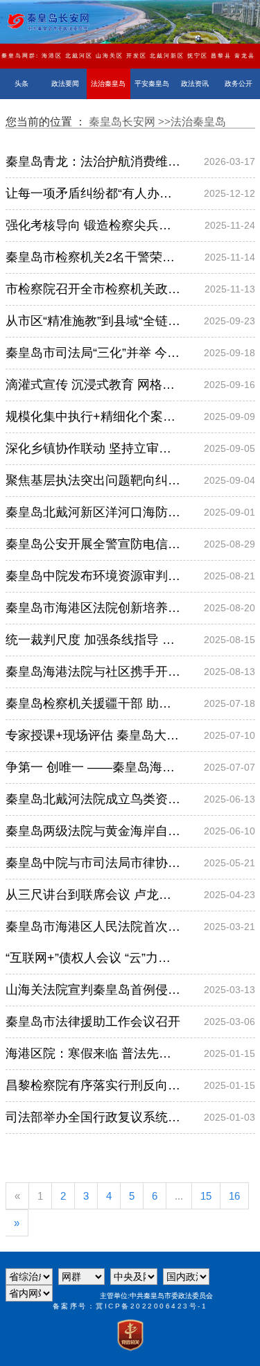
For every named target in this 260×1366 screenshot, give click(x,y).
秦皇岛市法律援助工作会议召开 (93, 1021)
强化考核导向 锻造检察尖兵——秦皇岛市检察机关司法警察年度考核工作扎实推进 (93, 225)
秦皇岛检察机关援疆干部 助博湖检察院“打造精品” (93, 703)
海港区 (52, 56)
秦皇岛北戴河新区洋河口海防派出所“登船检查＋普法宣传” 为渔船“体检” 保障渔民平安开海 (93, 512)
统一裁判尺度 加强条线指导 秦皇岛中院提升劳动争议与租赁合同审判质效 (93, 640)
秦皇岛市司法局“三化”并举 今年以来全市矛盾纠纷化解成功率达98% (93, 353)
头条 (21, 83)
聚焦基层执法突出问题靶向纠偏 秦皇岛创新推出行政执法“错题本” (93, 480)
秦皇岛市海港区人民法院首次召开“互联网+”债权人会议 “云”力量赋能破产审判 (93, 942)
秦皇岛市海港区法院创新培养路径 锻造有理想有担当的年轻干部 (93, 608)
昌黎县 (221, 56)
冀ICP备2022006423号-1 (151, 1306)
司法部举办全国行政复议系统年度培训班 (93, 1117)
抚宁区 (197, 56)
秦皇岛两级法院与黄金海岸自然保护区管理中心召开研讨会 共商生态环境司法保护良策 (93, 831)
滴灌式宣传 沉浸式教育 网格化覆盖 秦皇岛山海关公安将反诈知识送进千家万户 (93, 385)
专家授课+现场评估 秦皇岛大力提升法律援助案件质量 (93, 735)
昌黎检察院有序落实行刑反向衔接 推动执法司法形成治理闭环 (93, 1085)
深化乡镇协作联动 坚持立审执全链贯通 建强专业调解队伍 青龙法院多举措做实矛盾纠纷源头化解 (93, 448)
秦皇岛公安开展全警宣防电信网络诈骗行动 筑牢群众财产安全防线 (93, 544)
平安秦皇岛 (152, 83)
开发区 (136, 56)
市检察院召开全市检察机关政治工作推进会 (93, 289)
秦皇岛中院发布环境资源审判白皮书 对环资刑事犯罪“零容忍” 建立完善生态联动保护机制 (93, 576)
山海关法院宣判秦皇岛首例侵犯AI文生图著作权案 (93, 990)
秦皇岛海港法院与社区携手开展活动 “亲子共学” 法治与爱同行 (93, 671)
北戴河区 (79, 56)
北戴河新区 (167, 56)
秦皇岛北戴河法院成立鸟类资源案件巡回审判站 (93, 799)
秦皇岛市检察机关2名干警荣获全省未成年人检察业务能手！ (93, 257)
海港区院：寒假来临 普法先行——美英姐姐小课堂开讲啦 (93, 1053)
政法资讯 (195, 83)
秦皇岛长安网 (123, 122)
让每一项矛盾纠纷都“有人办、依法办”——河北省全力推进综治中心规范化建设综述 (93, 193)
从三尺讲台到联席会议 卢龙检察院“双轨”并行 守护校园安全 (93, 895)
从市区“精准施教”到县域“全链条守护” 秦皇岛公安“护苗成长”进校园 (93, 321)
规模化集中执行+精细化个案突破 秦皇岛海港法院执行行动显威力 (93, 416)
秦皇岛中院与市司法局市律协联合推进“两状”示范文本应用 (93, 863)
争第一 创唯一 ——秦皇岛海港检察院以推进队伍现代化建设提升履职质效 (93, 767)
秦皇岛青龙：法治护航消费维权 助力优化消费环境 (93, 161)
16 (234, 1196)
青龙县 (244, 56)
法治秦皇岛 (108, 83)
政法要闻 (65, 83)
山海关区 (109, 56)
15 (205, 1196)
